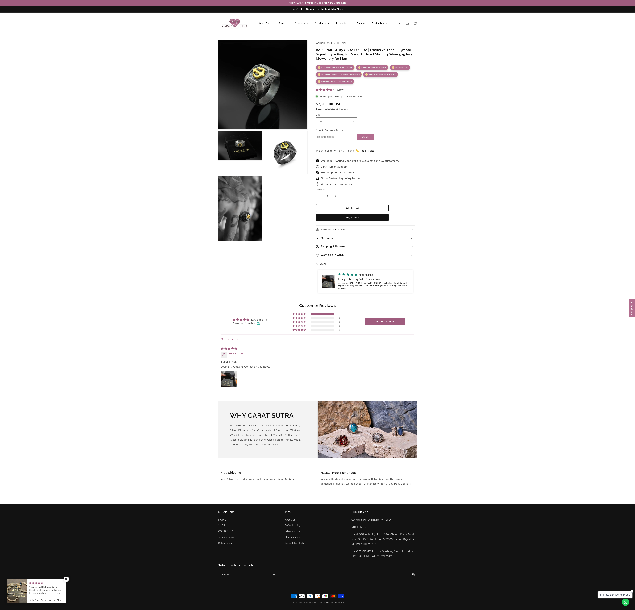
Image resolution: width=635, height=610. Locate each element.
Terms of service (227, 537)
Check (365, 137)
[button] (400, 23)
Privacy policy (292, 531)
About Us (290, 519)
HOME (222, 519)
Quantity (320, 189)
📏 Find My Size (364, 150)
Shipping (320, 109)
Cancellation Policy (295, 543)
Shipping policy (293, 537)
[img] (229, 348)
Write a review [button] (385, 321)
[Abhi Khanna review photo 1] (229, 379)
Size (318, 114)
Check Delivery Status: (330, 130)
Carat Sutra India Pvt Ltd (309, 602)
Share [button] (323, 263)
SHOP (221, 525)
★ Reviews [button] (632, 308)
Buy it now (352, 217)
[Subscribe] (274, 574)
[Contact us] (625, 602)
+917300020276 (366, 543)
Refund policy (226, 543)
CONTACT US (225, 531)
